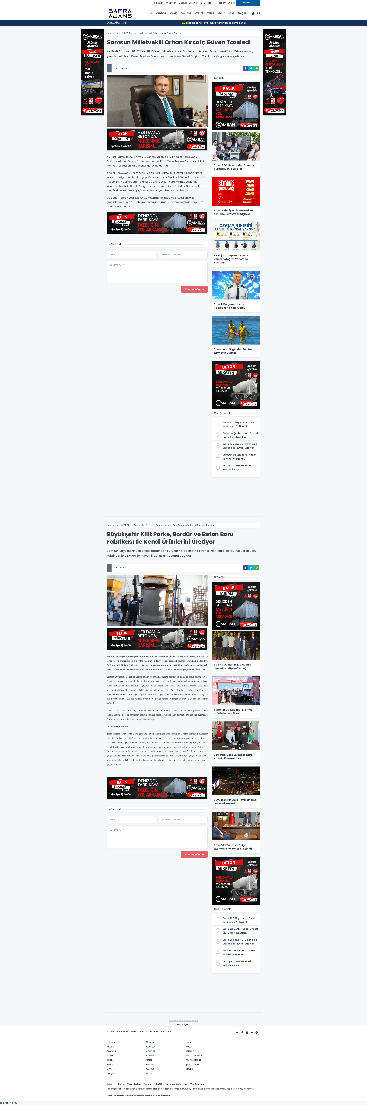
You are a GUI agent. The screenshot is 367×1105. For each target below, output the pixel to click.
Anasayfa (113, 33)
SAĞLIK (221, 13)
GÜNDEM (161, 13)
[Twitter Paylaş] (251, 68)
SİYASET (198, 13)
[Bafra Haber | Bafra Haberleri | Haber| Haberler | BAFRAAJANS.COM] (121, 13)
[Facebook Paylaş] (245, 68)
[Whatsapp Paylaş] (256, 68)
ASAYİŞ (173, 13)
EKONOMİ (186, 13)
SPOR (231, 13)
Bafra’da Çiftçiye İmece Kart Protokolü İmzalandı (165, 23)
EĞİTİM (210, 13)
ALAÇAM (242, 13)
